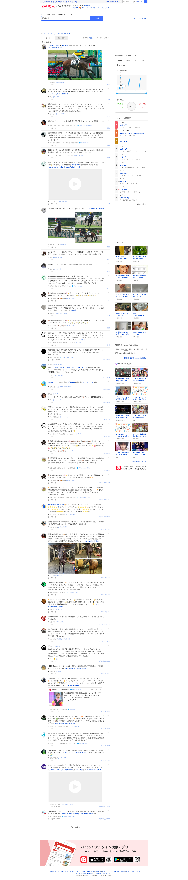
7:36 (108, 84)
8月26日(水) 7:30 (105, 673)
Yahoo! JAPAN (111, 1)
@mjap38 (73, 709)
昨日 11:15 (106, 402)
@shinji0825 (58, 575)
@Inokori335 (62, 758)
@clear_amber (57, 257)
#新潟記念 (75, 165)
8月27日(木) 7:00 (105, 595)
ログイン (75, 8)
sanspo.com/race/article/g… (71, 814)
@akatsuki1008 (62, 527)
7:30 (108, 259)
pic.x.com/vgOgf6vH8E (55, 48)
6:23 (108, 315)
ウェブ (43, 14)
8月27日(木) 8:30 (105, 578)
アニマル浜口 (139, 1)
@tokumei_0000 (60, 114)
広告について (106, 871)
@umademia (83, 743)
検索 (97, 18)
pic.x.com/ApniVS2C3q (92, 541)
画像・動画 (61, 38)
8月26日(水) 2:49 (105, 728)
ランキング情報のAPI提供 (84, 873)
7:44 (108, 157)
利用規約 (98, 871)
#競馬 (83, 340)
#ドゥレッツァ (82, 367)
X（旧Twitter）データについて (103, 873)
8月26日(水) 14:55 (104, 641)
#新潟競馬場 (52, 505)
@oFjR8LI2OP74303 (64, 387)
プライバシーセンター (87, 871)
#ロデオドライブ (70, 367)
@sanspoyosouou (87, 814)
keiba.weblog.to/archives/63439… (66, 723)
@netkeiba (55, 394)
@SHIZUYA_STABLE (68, 357)
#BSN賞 (73, 310)
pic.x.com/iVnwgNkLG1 (94, 770)
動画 (53, 14)
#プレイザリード (53, 45)
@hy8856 (56, 97)
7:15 (108, 288)
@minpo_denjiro (64, 417)
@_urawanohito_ (71, 514)
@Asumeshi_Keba (84, 468)
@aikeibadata (78, 286)
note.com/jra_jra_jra (56, 167)
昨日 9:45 (107, 419)
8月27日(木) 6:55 (105, 612)
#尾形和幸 (68, 770)
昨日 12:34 (106, 377)
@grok (58, 659)
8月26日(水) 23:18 (104, 624)
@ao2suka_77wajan (62, 313)
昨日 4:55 (107, 453)
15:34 (108, 99)
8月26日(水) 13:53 (104, 661)
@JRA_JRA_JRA (62, 201)
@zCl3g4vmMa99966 (63, 639)
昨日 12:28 (106, 389)
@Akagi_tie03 (61, 622)
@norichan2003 (78, 155)
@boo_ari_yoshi (59, 375)
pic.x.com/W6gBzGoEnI (72, 167)
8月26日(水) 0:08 (105, 760)
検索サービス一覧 (119, 871)
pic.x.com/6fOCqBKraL (96, 209)
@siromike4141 (57, 400)
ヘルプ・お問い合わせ (133, 871)
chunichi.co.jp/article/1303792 (58, 94)
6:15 (108, 328)
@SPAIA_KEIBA (73, 592)
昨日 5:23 (107, 436)
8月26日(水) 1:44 (105, 745)
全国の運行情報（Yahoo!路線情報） (135, 358)
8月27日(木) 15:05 (104, 500)
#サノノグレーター (57, 770)
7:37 (108, 204)
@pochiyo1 (57, 269)
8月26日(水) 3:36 (105, 711)
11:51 (108, 128)
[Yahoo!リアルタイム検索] (56, 5)
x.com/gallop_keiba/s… (74, 685)
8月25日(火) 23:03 (104, 806)
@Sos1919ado (70, 298)
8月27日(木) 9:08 (105, 529)
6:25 (108, 301)
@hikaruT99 (85, 143)
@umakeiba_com (67, 804)
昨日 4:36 (107, 470)
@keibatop (75, 726)
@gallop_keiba (76, 689)
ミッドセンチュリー (50, 34)
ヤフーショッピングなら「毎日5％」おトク (95, 8)
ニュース (69, 14)
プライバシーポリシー (71, 871)
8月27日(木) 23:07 (104, 483)
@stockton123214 (57, 364)
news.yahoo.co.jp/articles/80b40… (77, 668)
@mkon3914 (63, 245)
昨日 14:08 (106, 360)
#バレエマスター (58, 367)
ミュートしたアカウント (140, 18)
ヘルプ (119, 1)
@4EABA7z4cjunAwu (86, 126)
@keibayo (59, 609)
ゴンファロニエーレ (64, 34)
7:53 (108, 145)
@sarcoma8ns (60, 82)
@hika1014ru (56, 646)
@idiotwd (58, 671)
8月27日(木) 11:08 (104, 517)
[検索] (145, 1)
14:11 (108, 116)
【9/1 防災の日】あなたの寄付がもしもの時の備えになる (60, 2)
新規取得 (87, 5)
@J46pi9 (78, 343)
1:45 (108, 345)
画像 (48, 14)
